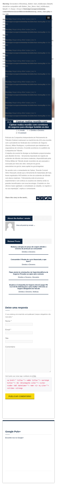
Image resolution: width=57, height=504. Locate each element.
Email (8, 330)
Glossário (35, 277)
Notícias (36, 292)
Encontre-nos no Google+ (14, 438)
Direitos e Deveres (28, 252)
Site (6, 338)
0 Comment (22, 133)
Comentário (10, 347)
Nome (8, 321)
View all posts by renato (25, 225)
